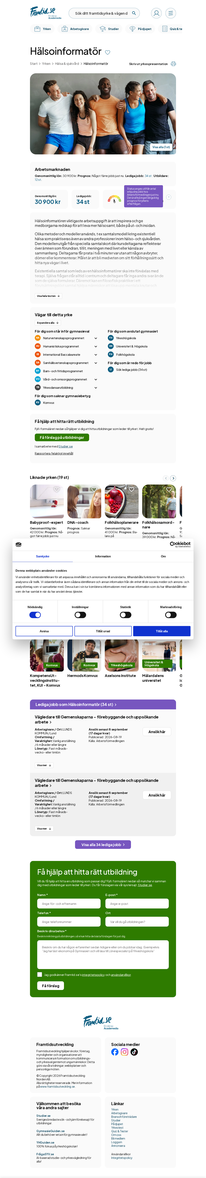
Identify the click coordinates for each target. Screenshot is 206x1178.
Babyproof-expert (46, 522)
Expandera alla (45, 322)
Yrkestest (117, 1127)
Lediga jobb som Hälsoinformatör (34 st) (75, 704)
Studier (116, 1120)
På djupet (117, 1124)
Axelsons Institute (120, 675)
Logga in (116, 1142)
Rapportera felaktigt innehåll (54, 453)
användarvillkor (121, 974)
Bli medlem (118, 1138)
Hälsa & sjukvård (67, 63)
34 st (148, 176)
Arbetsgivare (119, 1113)
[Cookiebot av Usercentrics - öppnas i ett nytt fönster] (173, 545)
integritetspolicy (93, 974)
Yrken (46, 63)
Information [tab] (103, 556)
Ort (108, 913)
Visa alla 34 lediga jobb (101, 844)
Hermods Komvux (82, 675)
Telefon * (44, 913)
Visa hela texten (46, 296)
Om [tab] (163, 556)
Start (33, 63)
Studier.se (66, 446)
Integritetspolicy (121, 1157)
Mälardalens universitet (153, 678)
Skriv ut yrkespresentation (148, 64)
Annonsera (118, 1145)
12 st (38, 179)
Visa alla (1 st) (161, 147)
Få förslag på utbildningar (62, 437)
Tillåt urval (103, 631)
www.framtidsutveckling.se (57, 1086)
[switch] (80, 615)
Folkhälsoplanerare (122, 522)
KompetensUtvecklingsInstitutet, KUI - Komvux (45, 680)
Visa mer (42, 765)
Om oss (116, 1135)
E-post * (111, 895)
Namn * (42, 895)
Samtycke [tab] (42, 556)
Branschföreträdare (124, 1116)
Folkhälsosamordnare (158, 524)
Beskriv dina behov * (52, 931)
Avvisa (44, 631)
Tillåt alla (162, 631)
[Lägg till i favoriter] (107, 52)
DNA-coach (77, 522)
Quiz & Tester (119, 1131)
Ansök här (156, 731)
